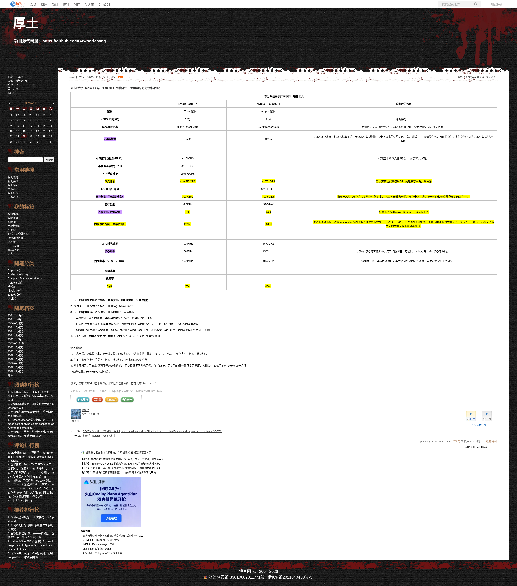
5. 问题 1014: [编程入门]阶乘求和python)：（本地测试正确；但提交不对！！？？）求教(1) (30, 496)
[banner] (16, 4)
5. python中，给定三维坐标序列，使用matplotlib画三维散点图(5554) (30, 434)
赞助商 (89, 4)
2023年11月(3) (16, 343)
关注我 (97, 399)
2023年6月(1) (15, 351)
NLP (12, 230)
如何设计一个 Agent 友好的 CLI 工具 (102, 553)
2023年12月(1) (16, 339)
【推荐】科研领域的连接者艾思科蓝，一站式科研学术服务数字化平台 (118, 472)
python (13, 214)
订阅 (113, 77)
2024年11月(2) (16, 315)
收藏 (488, 441)
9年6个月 (21, 81)
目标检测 (14, 226)
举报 (494, 441)
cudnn (13, 217)
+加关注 (74, 420)
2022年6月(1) (15, 355)
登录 (125, 452)
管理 (105, 77)
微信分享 (127, 399)
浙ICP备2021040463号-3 (290, 577)
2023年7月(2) (15, 347)
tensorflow (15, 237)
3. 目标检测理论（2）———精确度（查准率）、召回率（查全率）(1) (31, 535)
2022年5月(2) (15, 359)
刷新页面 (470, 446)
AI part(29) (14, 270)
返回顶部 (482, 446)
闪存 (77, 4)
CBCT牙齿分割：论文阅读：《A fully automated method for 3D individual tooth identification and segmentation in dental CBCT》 (152, 431)
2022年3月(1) (15, 367)
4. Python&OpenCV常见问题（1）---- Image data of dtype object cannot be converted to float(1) (31, 545)
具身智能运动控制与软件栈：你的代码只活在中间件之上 (113, 535)
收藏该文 (112, 399)
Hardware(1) (15, 282)
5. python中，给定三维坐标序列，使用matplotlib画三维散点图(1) (30, 555)
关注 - (94, 413)
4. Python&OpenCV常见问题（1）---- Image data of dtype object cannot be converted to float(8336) (31, 424)
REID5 (13, 246)
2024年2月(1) (15, 335)
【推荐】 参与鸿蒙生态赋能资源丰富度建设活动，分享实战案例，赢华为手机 (122, 459)
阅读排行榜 (26, 385)
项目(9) (12, 298)
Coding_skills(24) (18, 274)
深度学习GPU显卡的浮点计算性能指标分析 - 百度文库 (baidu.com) (117, 383)
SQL (12, 242)
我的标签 (13, 193)
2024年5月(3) (15, 327)
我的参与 (13, 185)
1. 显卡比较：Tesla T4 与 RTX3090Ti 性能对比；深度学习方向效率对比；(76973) (30, 396)
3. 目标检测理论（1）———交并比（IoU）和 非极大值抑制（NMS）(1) (31, 474)
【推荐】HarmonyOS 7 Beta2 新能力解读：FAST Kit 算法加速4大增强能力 (121, 463)
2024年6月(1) (15, 323)
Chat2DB (105, 4)
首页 (81, 77)
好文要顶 (83, 399)
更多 (10, 254)
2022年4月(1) (15, 363)
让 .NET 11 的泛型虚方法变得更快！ (102, 540)
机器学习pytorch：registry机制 (99, 435)
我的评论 (13, 181)
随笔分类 (24, 263)
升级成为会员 (479, 425)
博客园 (73, 77)
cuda (12, 222)
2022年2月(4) (15, 371)
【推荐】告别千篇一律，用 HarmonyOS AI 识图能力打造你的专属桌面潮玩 (121, 467)
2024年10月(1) (16, 319)
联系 (98, 77)
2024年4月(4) (15, 331)
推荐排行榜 (26, 510)
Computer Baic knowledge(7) (25, 278)
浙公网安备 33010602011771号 (236, 577)
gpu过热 (14, 250)
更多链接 (13, 197)
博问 (66, 4)
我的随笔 (13, 177)
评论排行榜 (26, 445)
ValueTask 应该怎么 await (97, 548)
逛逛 (136, 452)
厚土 (26, 23)
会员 (33, 4)
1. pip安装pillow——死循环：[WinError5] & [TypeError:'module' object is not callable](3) (30, 456)
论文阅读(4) (14, 290)
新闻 (55, 4)
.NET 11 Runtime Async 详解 (98, 544)
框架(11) (12, 286)
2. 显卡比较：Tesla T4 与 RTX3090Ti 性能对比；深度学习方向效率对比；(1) (30, 466)
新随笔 (90, 77)
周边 (44, 4)
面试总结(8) (14, 294)
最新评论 (13, 189)
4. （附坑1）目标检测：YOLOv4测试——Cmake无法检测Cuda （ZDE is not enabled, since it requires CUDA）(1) (31, 484)
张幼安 (85, 410)
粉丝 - (86, 413)
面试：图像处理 (18, 234)
